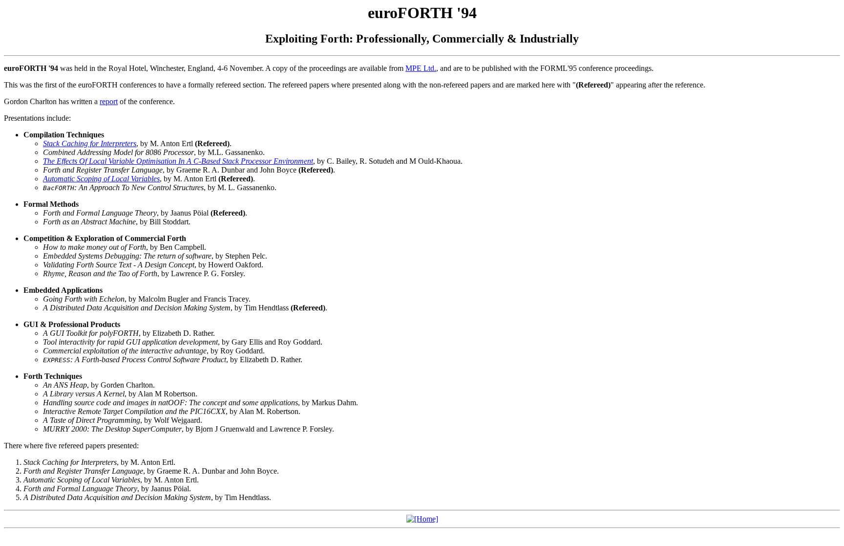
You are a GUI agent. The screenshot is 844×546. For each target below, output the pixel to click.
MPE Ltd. (420, 68)
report (109, 101)
